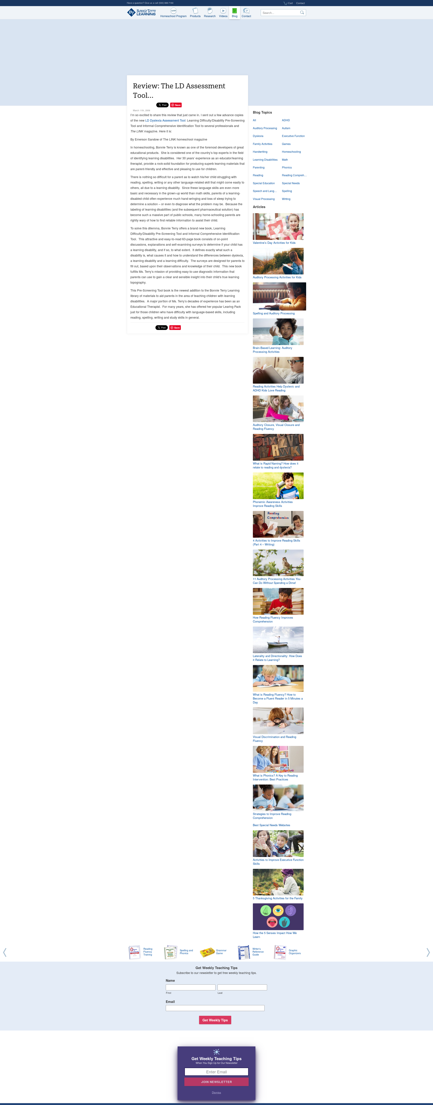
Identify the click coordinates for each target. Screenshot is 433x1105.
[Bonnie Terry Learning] (140, 13)
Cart (290, 3)
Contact (300, 3)
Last (220, 992)
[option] (216, 953)
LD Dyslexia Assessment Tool (165, 120)
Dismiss (216, 1092)
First (168, 992)
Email (170, 1002)
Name (170, 980)
